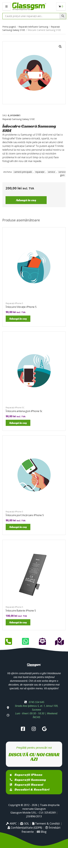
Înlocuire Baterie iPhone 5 (21, 610)
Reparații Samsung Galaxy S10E (18, 119)
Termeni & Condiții (47, 823)
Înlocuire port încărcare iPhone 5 (25, 515)
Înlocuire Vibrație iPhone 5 (21, 307)
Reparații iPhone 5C (15, 407)
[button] (60, 46)
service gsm (62, 173)
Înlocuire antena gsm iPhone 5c (24, 411)
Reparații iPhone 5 (14, 303)
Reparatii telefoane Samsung (33, 26)
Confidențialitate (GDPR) (26, 827)
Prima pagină (9, 26)
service (51, 171)
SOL (26, 823)
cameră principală (23, 171)
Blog (43, 832)
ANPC (13, 823)
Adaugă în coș (26, 200)
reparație (39, 171)
